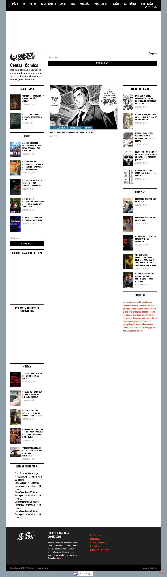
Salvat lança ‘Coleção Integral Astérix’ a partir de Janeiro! (28, 476)
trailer (141, 327)
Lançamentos (75, 127)
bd (138, 305)
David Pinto (19, 473)
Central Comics (24, 65)
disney (135, 311)
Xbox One (126, 330)
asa (144, 302)
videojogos (148, 327)
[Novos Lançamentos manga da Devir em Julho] (83, 107)
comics (153, 308)
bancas (149, 302)
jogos (153, 311)
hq (149, 311)
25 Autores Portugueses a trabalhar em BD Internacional (28, 486)
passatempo (140, 318)
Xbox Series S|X (136, 330)
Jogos (63, 3)
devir (130, 311)
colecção (147, 308)
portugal (147, 321)
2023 (73, 3)
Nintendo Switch (129, 318)
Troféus (115, 3)
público (134, 324)
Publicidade (95, 538)
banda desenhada (130, 305)
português (127, 324)
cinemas (140, 308)
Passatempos (100, 3)
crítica (125, 311)
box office (126, 308)
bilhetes (151, 305)
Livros (88, 127)
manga (140, 314)
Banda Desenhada (58, 127)
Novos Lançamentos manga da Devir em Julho (71, 132)
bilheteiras (143, 305)
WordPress (153, 568)
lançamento (127, 314)
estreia (141, 311)
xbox (154, 327)
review (125, 327)
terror (136, 327)
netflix (151, 314)
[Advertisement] (83, 29)
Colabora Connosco (98, 542)
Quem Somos (95, 535)
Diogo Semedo (21, 492)
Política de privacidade (99, 549)
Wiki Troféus (147, 3)
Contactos (94, 546)
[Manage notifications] (161, 572)
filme (146, 311)
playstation (152, 318)
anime (125, 302)
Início (15, 3)
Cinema (32, 3)
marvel (145, 314)
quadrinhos (141, 324)
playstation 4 (128, 321)
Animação (84, 3)
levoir (135, 314)
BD (23, 3)
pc (147, 318)
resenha (149, 324)
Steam (130, 327)
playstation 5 (139, 321)
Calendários (130, 3)
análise (140, 302)
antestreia (132, 302)
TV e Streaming (48, 3)
